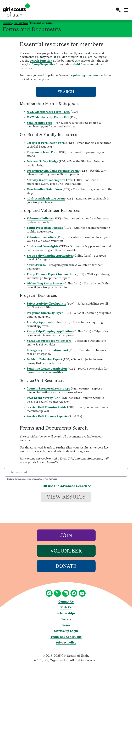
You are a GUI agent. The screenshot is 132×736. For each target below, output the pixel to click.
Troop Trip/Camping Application (50, 255)
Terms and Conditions (66, 636)
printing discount (85, 75)
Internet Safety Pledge (42, 161)
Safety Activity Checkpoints (46, 303)
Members (7, 23)
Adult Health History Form (46, 198)
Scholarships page (39, 122)
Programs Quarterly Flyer (45, 313)
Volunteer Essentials (41, 237)
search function (41, 60)
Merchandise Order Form (44, 189)
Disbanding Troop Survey (45, 283)
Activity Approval (39, 322)
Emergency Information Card (47, 350)
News (66, 625)
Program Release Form (42, 152)
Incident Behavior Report (44, 359)
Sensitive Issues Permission (47, 368)
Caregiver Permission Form (46, 142)
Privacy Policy (66, 642)
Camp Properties (43, 64)
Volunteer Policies (40, 218)
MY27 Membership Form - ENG (48, 111)
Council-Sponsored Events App (48, 388)
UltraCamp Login (66, 630)
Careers (66, 619)
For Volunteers (21, 23)
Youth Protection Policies (45, 227)
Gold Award (81, 64)
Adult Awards (36, 265)
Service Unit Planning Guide (47, 407)
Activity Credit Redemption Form (50, 180)
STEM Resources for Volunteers (49, 340)
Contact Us (66, 601)
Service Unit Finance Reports (47, 416)
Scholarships (66, 613)
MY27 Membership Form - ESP (48, 117)
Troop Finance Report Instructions (51, 274)
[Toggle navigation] (126, 10)
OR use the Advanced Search (65, 486)
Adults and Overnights (43, 246)
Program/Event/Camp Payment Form (53, 170)
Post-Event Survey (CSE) (44, 397)
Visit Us (66, 607)
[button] (118, 10)
